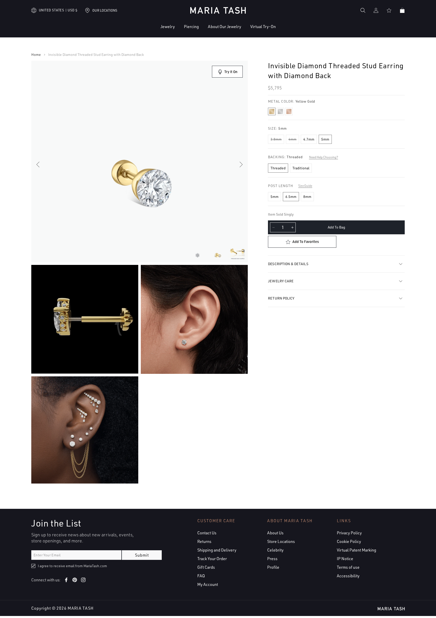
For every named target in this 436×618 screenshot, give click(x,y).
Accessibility (348, 575)
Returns (204, 541)
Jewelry (167, 26)
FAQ (201, 575)
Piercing (191, 26)
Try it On (230, 72)
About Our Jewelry (224, 26)
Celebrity (275, 550)
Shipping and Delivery (216, 550)
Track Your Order (212, 558)
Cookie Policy (349, 541)
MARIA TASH (81, 608)
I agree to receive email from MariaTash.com (72, 566)
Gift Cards (206, 567)
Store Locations (281, 541)
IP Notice (345, 558)
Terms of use (348, 567)
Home (36, 55)
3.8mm (276, 139)
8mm (307, 196)
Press (272, 558)
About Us (275, 532)
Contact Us (206, 532)
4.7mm (308, 139)
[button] (152, 30)
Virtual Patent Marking (356, 550)
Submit (142, 555)
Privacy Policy (349, 532)
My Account (207, 584)
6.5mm (290, 196)
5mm (325, 139)
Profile (273, 567)
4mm (292, 139)
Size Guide (305, 186)
